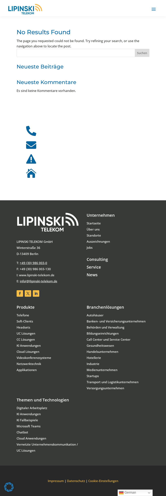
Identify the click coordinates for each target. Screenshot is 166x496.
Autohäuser (95, 315)
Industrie (93, 364)
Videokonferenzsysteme (34, 358)
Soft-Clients (25, 321)
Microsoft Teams (28, 426)
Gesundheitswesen (100, 345)
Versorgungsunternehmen (105, 388)
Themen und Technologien (43, 400)
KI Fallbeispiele (27, 420)
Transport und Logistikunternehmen (112, 382)
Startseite (94, 223)
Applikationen (27, 370)
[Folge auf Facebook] (20, 293)
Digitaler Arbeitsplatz (32, 408)
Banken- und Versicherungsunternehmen (116, 321)
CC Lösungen (26, 339)
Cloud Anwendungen (31, 438)
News (92, 274)
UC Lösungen (26, 333)
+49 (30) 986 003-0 (33, 263)
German (130, 492)
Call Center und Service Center (108, 339)
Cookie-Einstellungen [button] (103, 481)
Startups (93, 376)
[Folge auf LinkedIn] (36, 293)
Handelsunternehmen (102, 352)
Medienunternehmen (102, 370)
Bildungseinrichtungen (103, 333)
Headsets (23, 327)
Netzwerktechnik (29, 364)
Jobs (90, 247)
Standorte (94, 235)
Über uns (93, 229)
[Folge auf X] (28, 293)
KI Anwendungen (29, 345)
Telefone (23, 315)
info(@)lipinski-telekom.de (38, 281)
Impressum (56, 481)
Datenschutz (76, 481)
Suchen (142, 53)
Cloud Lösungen (28, 352)
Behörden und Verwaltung (105, 327)
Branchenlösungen (105, 307)
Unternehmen (101, 215)
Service (94, 267)
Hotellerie (94, 358)
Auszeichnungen (98, 241)
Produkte (26, 307)
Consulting (97, 259)
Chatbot (22, 432)
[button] (9, 487)
